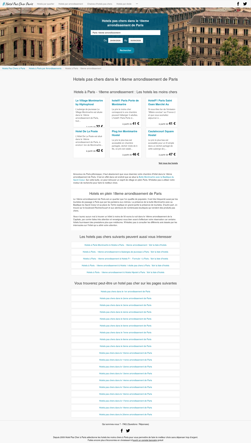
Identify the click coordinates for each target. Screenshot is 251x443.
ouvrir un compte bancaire (145, 440)
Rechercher (125, 50)
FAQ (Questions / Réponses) (136, 424)
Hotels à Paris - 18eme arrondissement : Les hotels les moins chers (125, 91)
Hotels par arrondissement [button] (71, 3)
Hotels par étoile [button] (123, 3)
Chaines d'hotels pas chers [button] (99, 3)
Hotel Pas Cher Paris (17, 3)
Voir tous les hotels (168, 163)
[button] (137, 3)
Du (105, 40)
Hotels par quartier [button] (45, 3)
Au (125, 40)
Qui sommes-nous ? (111, 424)
